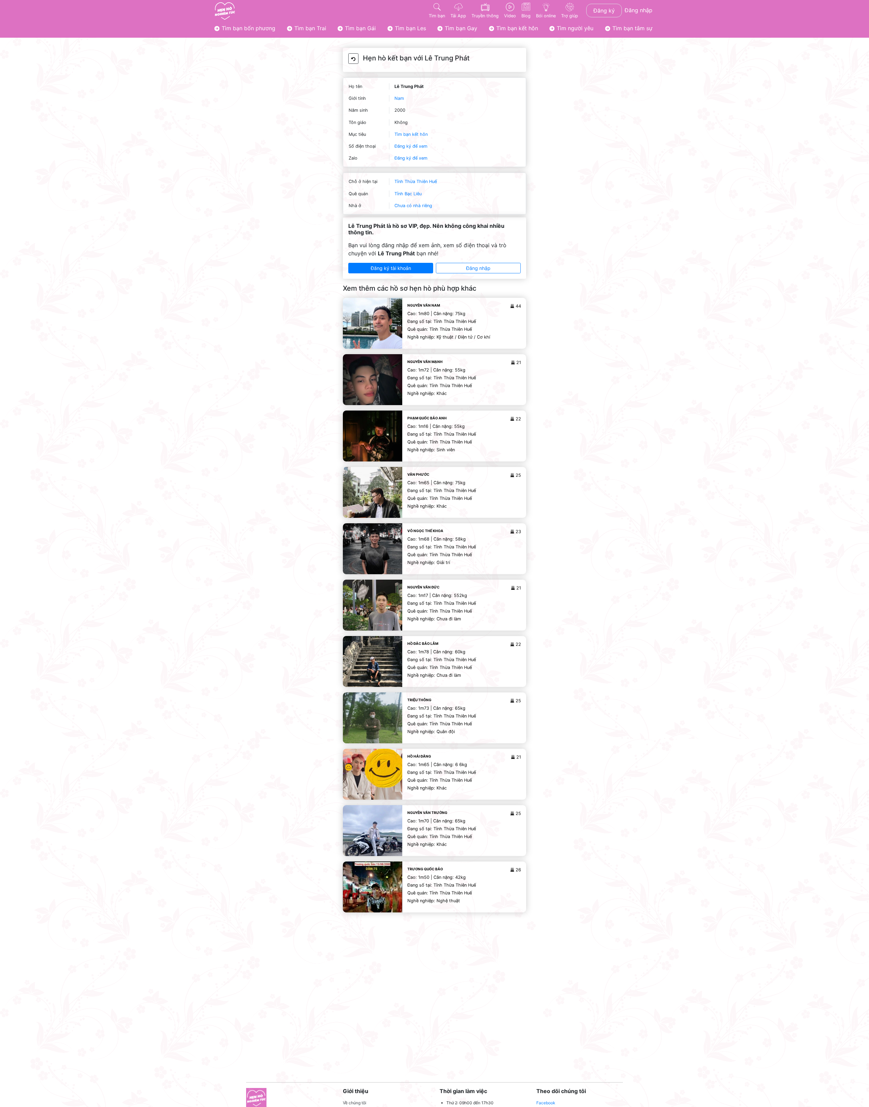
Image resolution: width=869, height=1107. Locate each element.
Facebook (545, 1102)
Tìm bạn (437, 15)
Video (510, 15)
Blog (526, 15)
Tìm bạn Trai (309, 28)
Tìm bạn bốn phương (247, 28)
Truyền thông (485, 15)
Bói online (546, 15)
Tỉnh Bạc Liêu (408, 193)
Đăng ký (604, 10)
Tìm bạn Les (409, 28)
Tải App (458, 15)
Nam (399, 98)
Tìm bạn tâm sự (631, 28)
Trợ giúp (569, 15)
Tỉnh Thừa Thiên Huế (415, 181)
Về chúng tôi (354, 1102)
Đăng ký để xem (410, 146)
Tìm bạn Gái (359, 28)
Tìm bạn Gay (460, 28)
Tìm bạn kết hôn (516, 28)
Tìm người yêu (574, 28)
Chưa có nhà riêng (413, 205)
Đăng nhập (638, 10)
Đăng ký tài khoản (391, 268)
